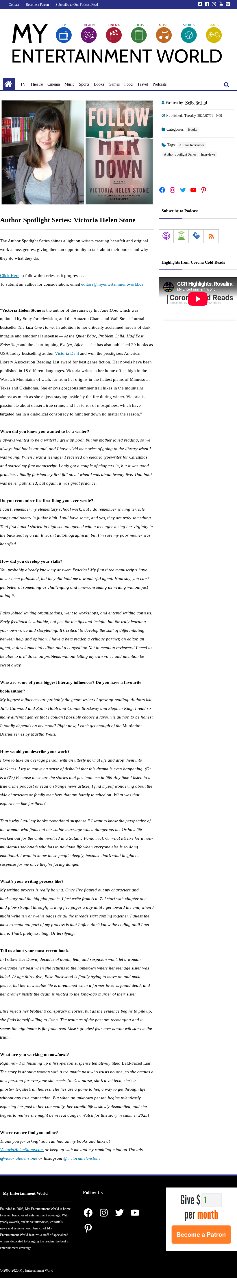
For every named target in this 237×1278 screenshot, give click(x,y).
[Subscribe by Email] (196, 236)
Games (114, 84)
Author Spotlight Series (180, 154)
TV (23, 84)
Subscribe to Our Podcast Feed (76, 5)
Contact (14, 5)
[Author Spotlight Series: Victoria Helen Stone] (77, 152)
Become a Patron (37, 5)
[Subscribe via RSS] (211, 236)
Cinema (53, 84)
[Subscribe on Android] (181, 236)
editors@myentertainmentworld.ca (112, 284)
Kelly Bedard (196, 103)
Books (99, 84)
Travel (142, 84)
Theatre (36, 84)
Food (128, 84)
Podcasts (159, 84)
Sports (84, 84)
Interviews (208, 154)
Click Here (9, 275)
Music (69, 84)
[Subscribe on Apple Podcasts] (166, 236)
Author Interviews (191, 145)
